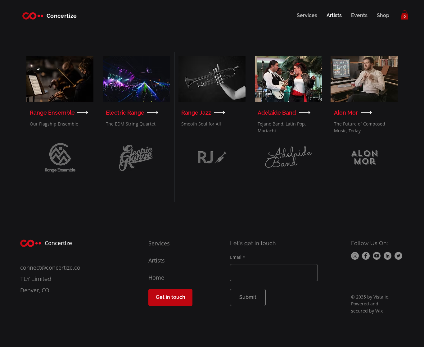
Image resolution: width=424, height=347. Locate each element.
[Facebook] (366, 256)
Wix (379, 311)
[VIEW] (83, 112)
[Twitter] (398, 256)
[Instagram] (355, 256)
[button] (404, 15)
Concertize (62, 15)
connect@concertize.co (50, 267)
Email (235, 257)
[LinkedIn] (387, 256)
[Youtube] (377, 256)
